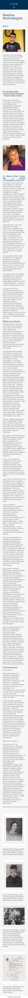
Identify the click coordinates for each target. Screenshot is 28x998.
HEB (16, 4)
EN (13, 4)
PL (11, 4)
